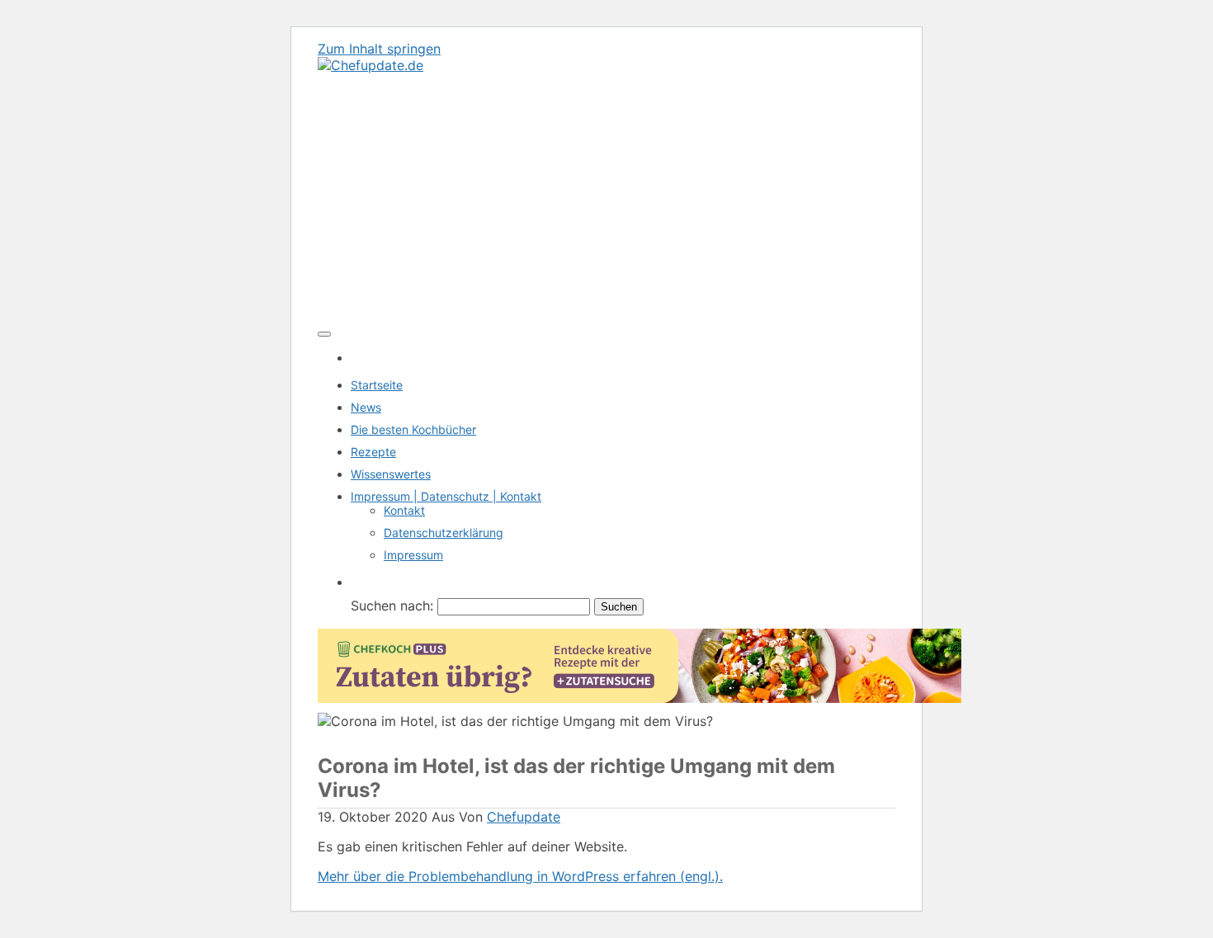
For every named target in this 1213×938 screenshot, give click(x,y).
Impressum (413, 555)
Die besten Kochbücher (413, 429)
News (366, 407)
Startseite (377, 385)
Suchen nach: (392, 605)
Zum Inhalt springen (379, 48)
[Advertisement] (606, 197)
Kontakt (404, 510)
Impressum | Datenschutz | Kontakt (446, 496)
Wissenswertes (391, 474)
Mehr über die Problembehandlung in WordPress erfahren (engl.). (520, 876)
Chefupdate (523, 816)
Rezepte (373, 452)
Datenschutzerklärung (443, 533)
